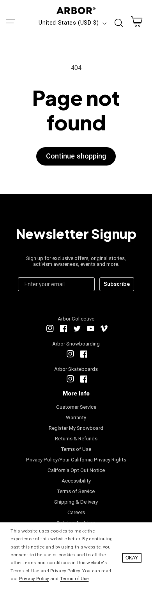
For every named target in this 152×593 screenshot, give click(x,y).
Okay (131, 558)
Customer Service (76, 407)
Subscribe (117, 284)
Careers (76, 512)
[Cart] (137, 23)
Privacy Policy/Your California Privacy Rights (76, 460)
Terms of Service (76, 491)
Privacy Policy (34, 578)
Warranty (76, 417)
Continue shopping (76, 156)
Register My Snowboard (76, 428)
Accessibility (76, 481)
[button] (10, 23)
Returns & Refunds (76, 439)
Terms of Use (76, 449)
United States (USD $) (69, 22)
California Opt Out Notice (76, 470)
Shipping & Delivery (76, 502)
